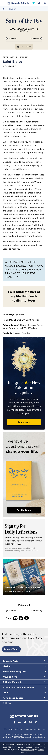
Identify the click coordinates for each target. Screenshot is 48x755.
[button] (34, 3)
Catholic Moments (12, 682)
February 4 (35, 38)
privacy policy (27, 749)
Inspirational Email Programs (18, 687)
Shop (5, 692)
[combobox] (24, 8)
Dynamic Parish (10, 661)
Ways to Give (9, 676)
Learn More (24, 422)
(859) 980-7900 (10, 729)
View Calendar (25, 46)
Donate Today (11, 649)
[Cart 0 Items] (45, 3)
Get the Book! (24, 510)
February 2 (12, 38)
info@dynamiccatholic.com (32, 729)
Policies (6, 703)
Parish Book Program (14, 671)
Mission (6, 666)
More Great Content (13, 698)
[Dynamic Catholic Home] (18, 3)
